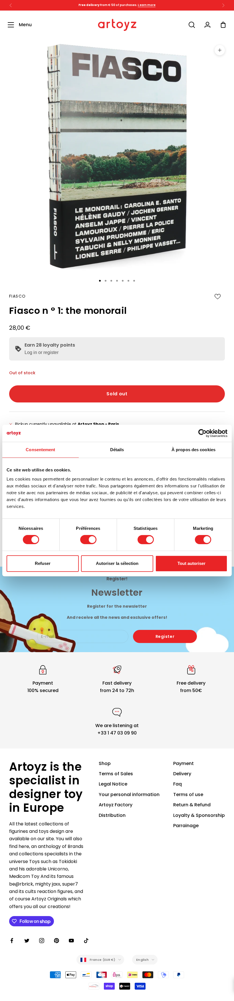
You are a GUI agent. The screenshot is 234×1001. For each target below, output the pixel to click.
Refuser (43, 563)
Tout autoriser (191, 563)
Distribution (112, 815)
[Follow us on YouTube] (71, 940)
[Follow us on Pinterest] (56, 940)
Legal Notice (113, 784)
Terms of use (188, 794)
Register (165, 636)
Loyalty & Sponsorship (199, 815)
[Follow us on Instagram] (42, 940)
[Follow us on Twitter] (27, 940)
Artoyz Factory (115, 804)
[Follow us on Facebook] (12, 940)
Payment (183, 763)
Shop (105, 763)
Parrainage (186, 825)
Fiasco (17, 296)
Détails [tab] (117, 449)
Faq (177, 784)
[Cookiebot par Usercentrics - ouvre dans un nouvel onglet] (202, 433)
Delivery (182, 773)
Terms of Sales (116, 773)
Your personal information (129, 794)
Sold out (116, 393)
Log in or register (41, 352)
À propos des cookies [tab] (193, 449)
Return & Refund (192, 804)
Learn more (155, 5)
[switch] (88, 539)
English (142, 959)
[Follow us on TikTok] (86, 940)
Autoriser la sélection (117, 563)
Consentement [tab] (40, 449)
